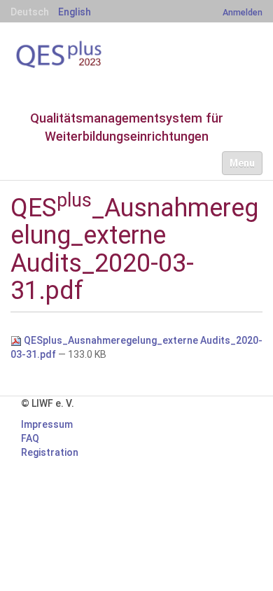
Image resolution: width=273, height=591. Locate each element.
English (74, 12)
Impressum (47, 424)
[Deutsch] (80, 54)
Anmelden (242, 12)
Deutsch (29, 12)
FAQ (30, 438)
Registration (49, 452)
